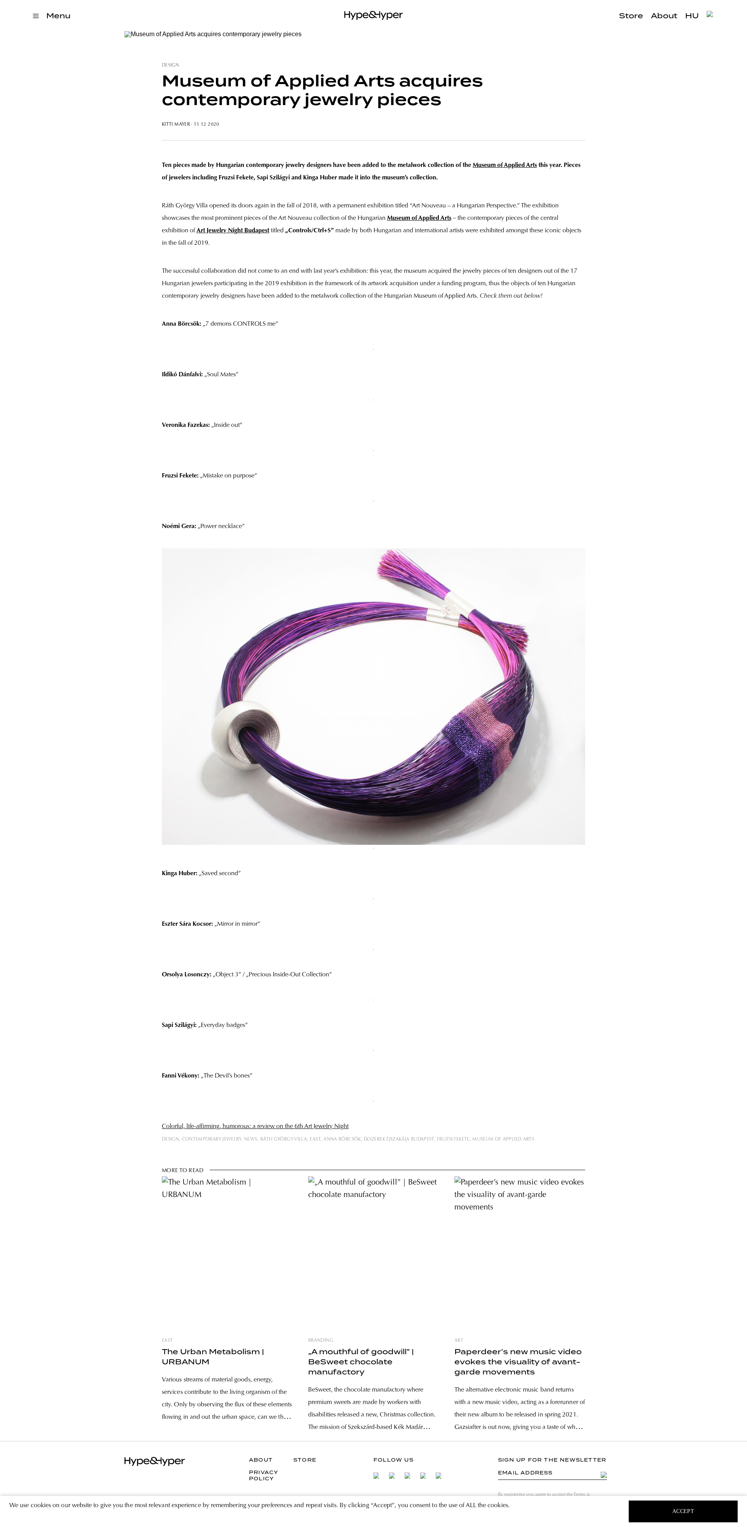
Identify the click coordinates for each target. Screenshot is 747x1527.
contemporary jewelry (211, 1139)
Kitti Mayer (176, 124)
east (315, 1139)
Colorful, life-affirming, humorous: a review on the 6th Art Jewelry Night (255, 1126)
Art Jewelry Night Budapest (232, 231)
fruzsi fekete (453, 1139)
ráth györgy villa (283, 1139)
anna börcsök (342, 1139)
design (170, 65)
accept (683, 1511)
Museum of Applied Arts (505, 165)
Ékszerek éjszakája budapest (399, 1139)
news (250, 1139)
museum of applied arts (503, 1139)
